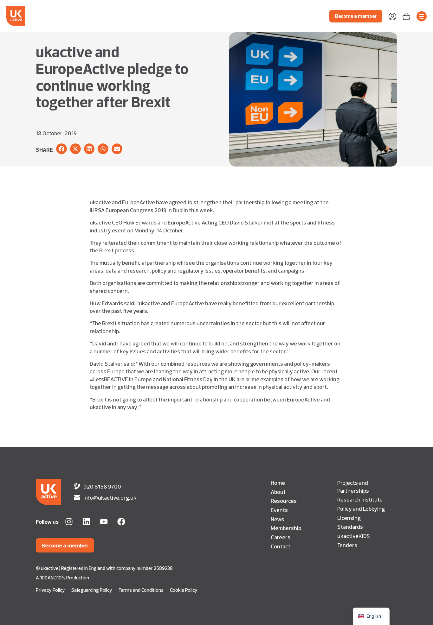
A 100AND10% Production (62, 578)
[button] (61, 148)
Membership (286, 527)
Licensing (349, 517)
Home (278, 482)
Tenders (347, 544)
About (278, 491)
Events (279, 509)
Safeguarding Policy (91, 590)
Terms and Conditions (141, 590)
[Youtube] (104, 522)
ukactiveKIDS (353, 535)
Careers (280, 536)
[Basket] (406, 16)
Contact (280, 546)
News (277, 518)
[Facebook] (121, 522)
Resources (284, 500)
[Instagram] (69, 522)
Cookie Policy (183, 590)
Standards (350, 526)
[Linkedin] (86, 522)
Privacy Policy (50, 590)
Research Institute (360, 499)
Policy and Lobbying (361, 508)
